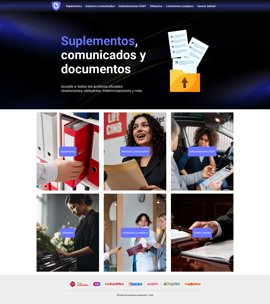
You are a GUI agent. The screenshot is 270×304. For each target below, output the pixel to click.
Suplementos (74, 6)
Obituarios (156, 6)
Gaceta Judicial (206, 6)
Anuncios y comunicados (100, 6)
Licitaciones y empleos (179, 6)
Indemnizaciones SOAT (132, 6)
